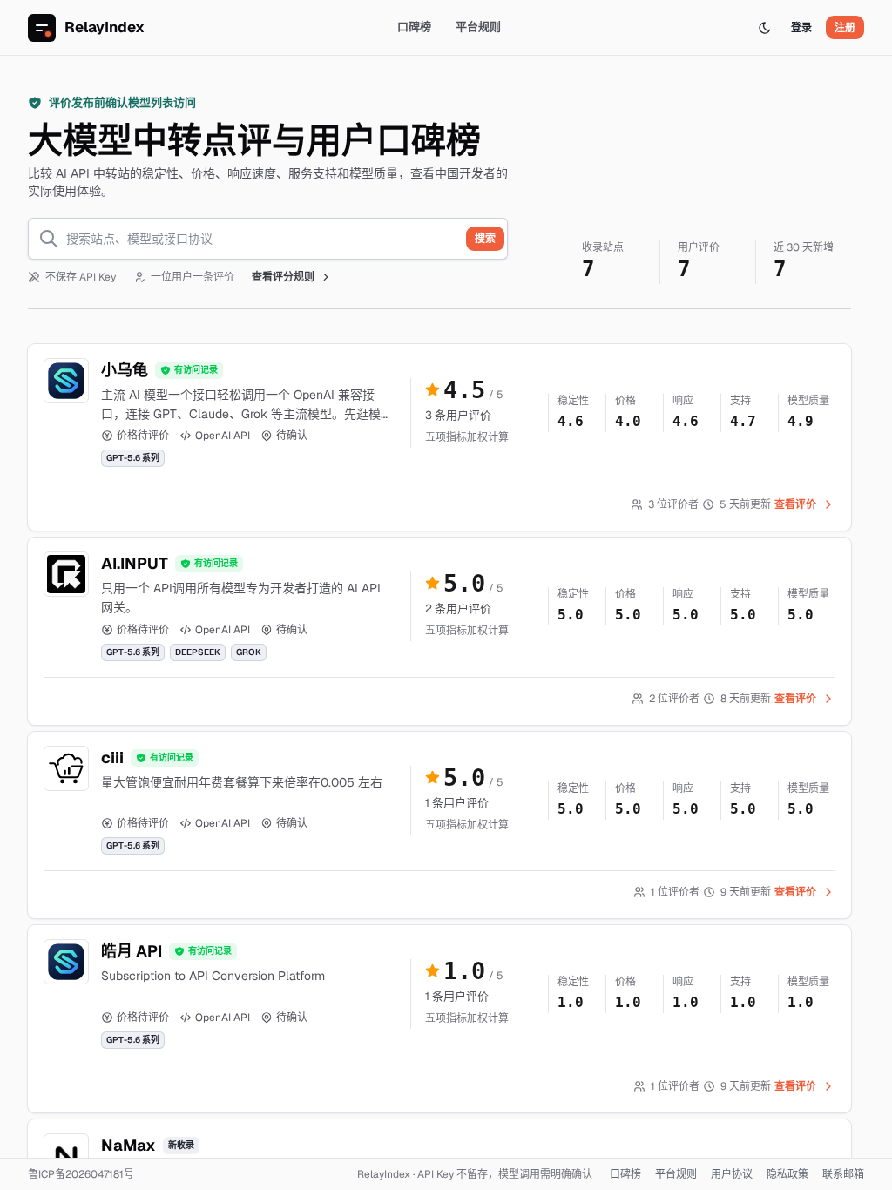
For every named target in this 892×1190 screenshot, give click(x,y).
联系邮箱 (843, 1174)
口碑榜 (414, 26)
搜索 (485, 239)
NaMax (128, 1145)
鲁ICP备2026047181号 (81, 1174)
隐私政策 (787, 1174)
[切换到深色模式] (765, 28)
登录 (801, 28)
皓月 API (131, 951)
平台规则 (478, 26)
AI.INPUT (134, 563)
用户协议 (732, 1174)
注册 (845, 28)
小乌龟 (124, 370)
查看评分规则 (283, 277)
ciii (112, 757)
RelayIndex (104, 27)
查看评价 (795, 504)
